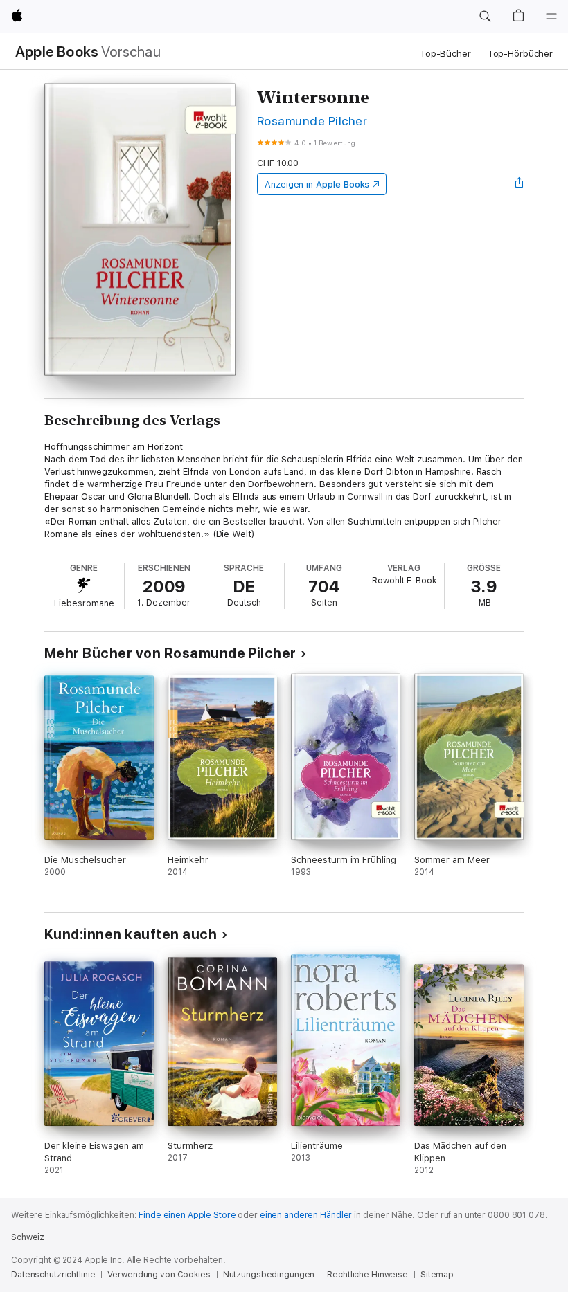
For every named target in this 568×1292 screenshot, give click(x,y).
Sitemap (437, 1275)
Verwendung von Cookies (158, 1275)
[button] (485, 16)
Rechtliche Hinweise (367, 1275)
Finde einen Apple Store (187, 1215)
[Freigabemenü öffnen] (519, 184)
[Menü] (551, 16)
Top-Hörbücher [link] (520, 53)
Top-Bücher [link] (445, 53)
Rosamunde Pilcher (312, 120)
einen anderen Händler (306, 1215)
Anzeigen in (317, 184)
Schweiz (27, 1237)
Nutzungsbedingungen (269, 1275)
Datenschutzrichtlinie (53, 1275)
